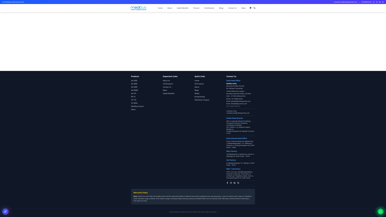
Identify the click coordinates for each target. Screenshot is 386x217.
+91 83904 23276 (237, 99)
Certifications (168, 84)
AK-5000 (134, 87)
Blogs (197, 90)
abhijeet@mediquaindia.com (240, 101)
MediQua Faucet (137, 106)
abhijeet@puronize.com (239, 104)
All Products (199, 84)
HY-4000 (134, 103)
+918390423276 (366, 2)
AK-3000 (134, 84)
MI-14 (133, 97)
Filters (133, 109)
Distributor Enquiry (202, 100)
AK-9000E (134, 90)
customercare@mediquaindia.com (345, 2)
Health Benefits (169, 93)
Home (197, 80)
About (197, 87)
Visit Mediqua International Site (13, 2)
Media (197, 93)
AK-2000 (134, 80)
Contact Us (167, 87)
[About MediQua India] (5, 212)
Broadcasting (200, 97)
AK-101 (133, 93)
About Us (166, 80)
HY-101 (133, 100)
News (165, 90)
